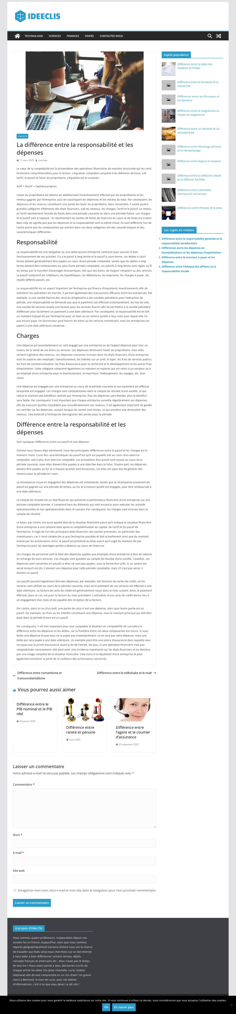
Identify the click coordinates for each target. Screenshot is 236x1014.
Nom (17, 835)
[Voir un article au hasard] (218, 36)
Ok (106, 1007)
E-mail (18, 853)
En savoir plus (124, 1007)
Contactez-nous (111, 36)
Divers (89, 36)
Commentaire (23, 784)
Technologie (34, 36)
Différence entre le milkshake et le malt (124, 673)
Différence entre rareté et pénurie (80, 730)
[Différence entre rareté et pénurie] (85, 701)
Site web (19, 871)
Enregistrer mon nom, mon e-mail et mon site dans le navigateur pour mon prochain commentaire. (87, 890)
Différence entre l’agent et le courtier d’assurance (133, 732)
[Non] (231, 1005)
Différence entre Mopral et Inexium (199, 161)
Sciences (55, 36)
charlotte (42, 160)
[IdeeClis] (17, 36)
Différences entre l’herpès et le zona (199, 208)
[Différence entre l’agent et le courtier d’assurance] (134, 701)
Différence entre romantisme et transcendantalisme (39, 675)
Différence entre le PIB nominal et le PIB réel (34, 709)
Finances (73, 36)
